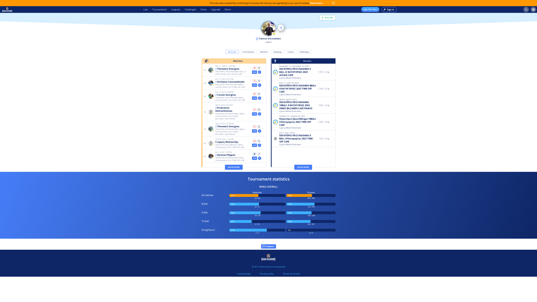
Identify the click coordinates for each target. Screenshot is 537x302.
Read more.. (316, 3)
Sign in (390, 9)
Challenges (190, 9)
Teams (291, 52)
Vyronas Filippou (226, 154)
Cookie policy (244, 273)
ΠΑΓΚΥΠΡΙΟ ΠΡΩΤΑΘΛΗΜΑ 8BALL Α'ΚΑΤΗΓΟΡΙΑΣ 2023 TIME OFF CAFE (297, 88)
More (227, 9)
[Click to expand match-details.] (259, 72)
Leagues (175, 9)
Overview (232, 52)
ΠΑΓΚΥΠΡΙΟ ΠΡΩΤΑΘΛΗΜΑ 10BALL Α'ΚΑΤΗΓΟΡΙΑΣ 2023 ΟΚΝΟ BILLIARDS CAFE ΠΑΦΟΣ (295, 105)
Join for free (370, 9)
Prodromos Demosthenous (223, 109)
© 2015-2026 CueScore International (268, 266)
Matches (264, 52)
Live (145, 9)
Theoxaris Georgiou (228, 68)
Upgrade (215, 9)
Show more (234, 167)
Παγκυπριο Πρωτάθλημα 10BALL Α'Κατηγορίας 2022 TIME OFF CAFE (297, 122)
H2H (254, 72)
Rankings (278, 52)
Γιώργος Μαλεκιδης (226, 141)
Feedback (270, 246)
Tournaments (159, 9)
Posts (204, 9)
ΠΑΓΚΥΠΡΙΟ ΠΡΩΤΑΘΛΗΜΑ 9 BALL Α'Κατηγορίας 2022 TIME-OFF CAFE (296, 138)
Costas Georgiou (226, 94)
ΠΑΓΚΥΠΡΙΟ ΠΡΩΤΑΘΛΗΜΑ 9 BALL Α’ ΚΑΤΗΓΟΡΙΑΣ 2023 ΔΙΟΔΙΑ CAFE (295, 72)
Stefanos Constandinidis (231, 81)
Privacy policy (267, 273)
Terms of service (291, 273)
